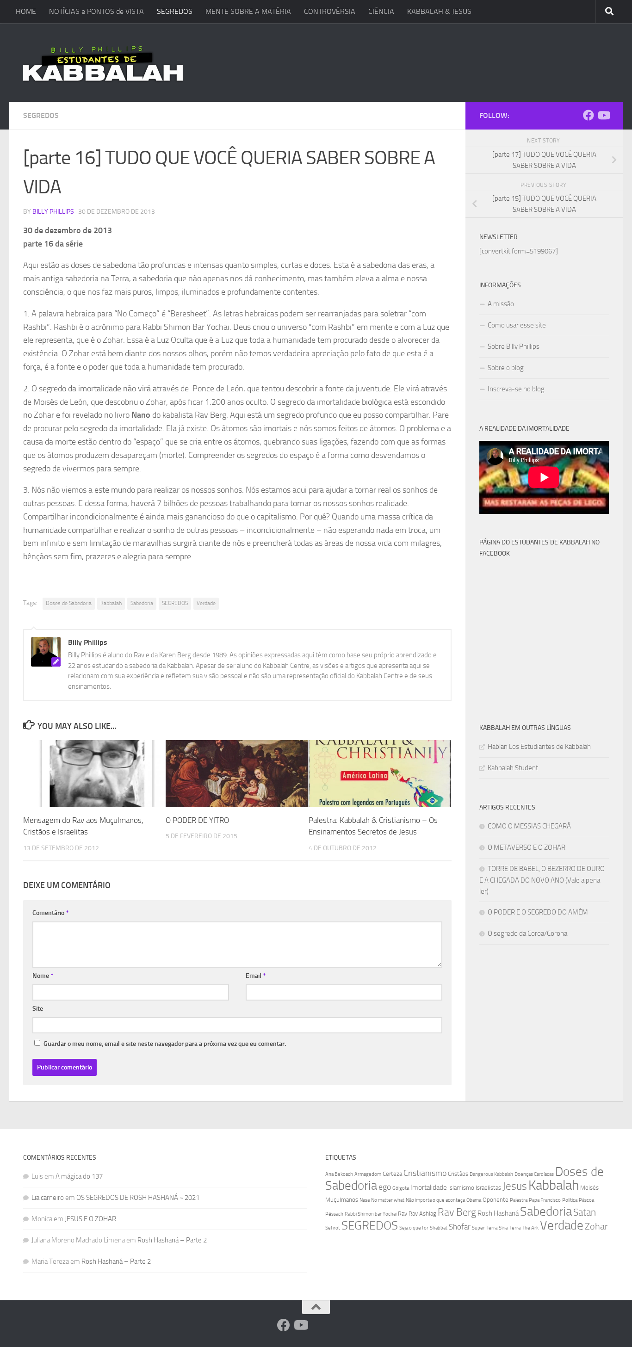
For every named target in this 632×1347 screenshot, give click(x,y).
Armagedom (367, 1174)
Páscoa (586, 1200)
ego (384, 1187)
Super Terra (484, 1228)
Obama (473, 1200)
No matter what (387, 1200)
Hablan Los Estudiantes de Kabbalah (539, 746)
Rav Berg (457, 1212)
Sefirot (332, 1228)
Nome (42, 976)
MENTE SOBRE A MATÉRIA (248, 11)
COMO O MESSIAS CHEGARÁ (529, 826)
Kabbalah (111, 603)
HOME (26, 11)
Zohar (596, 1226)
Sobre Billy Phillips (513, 346)
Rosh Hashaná (498, 1213)
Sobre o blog (506, 368)
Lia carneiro (47, 1197)
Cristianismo (424, 1173)
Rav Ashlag (422, 1213)
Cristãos (458, 1173)
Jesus (514, 1186)
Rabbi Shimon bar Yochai (371, 1214)
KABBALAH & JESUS (439, 11)
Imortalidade (428, 1187)
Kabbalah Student (513, 768)
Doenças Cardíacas (534, 1174)
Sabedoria (141, 603)
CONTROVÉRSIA (329, 11)
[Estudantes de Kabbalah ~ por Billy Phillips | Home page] (103, 62)
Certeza (392, 1173)
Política (569, 1200)
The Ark (530, 1228)
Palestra (518, 1200)
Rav (402, 1213)
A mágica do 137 (79, 1176)
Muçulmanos (341, 1199)
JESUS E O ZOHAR (90, 1219)
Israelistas (488, 1187)
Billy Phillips (53, 212)
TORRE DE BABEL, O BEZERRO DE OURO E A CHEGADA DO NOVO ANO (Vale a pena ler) (542, 880)
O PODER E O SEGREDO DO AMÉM (538, 912)
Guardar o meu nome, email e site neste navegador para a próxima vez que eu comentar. (164, 1044)
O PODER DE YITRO (197, 820)
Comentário (50, 913)
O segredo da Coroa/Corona (527, 933)
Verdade (206, 603)
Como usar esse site (517, 325)
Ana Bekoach (339, 1174)
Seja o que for (413, 1228)
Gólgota (400, 1188)
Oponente (495, 1199)
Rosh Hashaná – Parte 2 (172, 1240)
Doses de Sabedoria (69, 603)
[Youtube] (603, 115)
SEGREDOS (174, 11)
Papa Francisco (545, 1200)
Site (37, 1009)
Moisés (589, 1187)
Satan (584, 1212)
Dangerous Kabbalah (491, 1174)
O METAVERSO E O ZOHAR (526, 847)
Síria (503, 1228)
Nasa (364, 1200)
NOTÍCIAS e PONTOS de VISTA (96, 11)
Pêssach (334, 1214)
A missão (501, 304)
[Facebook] (588, 115)
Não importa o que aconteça (435, 1200)
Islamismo (461, 1187)
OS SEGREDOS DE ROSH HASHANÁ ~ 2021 (137, 1197)
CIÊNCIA (381, 11)
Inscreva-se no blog (516, 389)
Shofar (460, 1226)
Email (256, 976)
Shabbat (438, 1228)
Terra (514, 1228)
